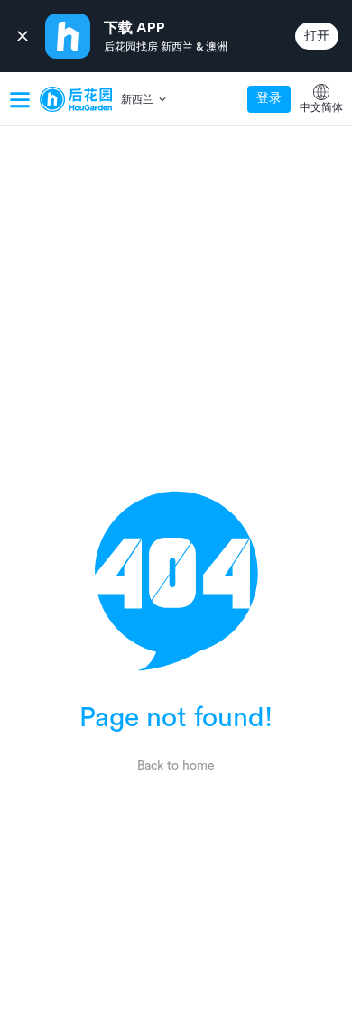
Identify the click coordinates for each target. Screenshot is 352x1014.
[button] (145, 99)
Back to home (176, 766)
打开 (316, 36)
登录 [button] (269, 98)
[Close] (23, 36)
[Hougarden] (76, 99)
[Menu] (20, 99)
